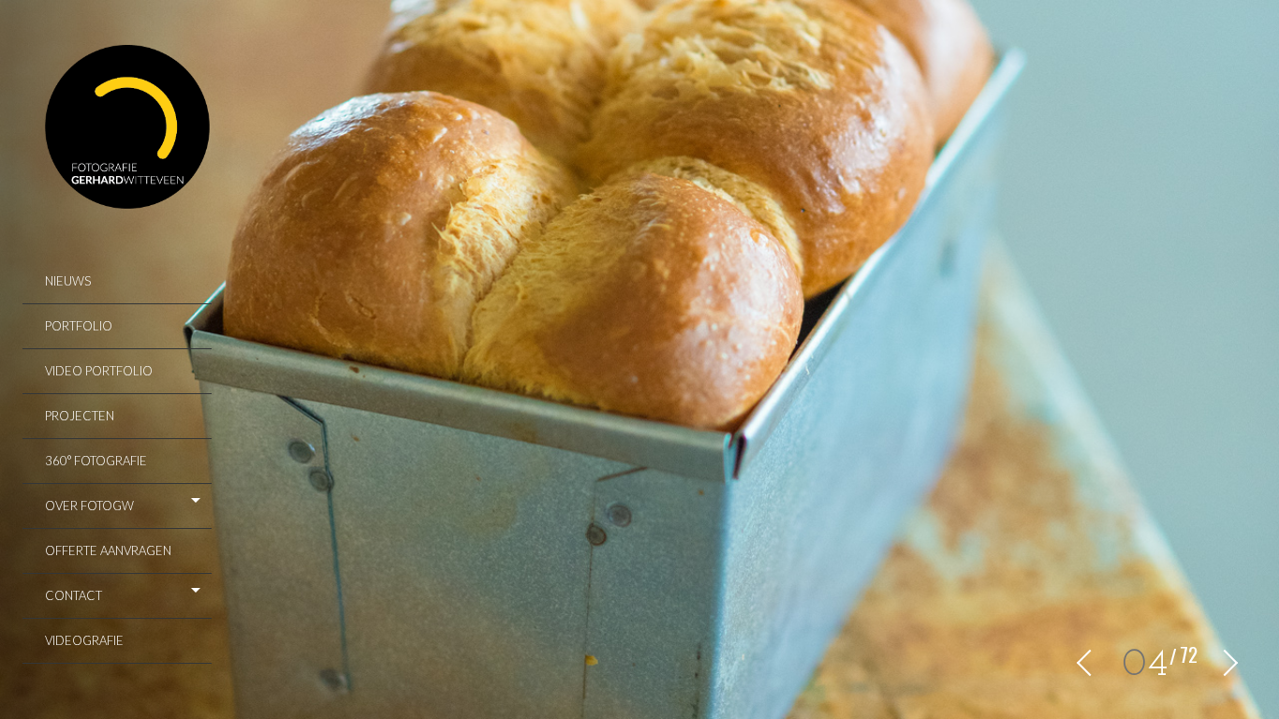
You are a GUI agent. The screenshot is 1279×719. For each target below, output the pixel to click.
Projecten (79, 415)
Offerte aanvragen (108, 550)
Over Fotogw (89, 505)
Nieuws (68, 280)
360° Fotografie (96, 460)
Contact (73, 595)
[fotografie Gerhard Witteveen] (128, 129)
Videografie (84, 640)
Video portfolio (99, 370)
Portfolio (78, 325)
